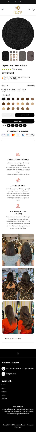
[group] (5, 56)
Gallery (4, 395)
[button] (2, 9)
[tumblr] (24, 125)
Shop (3, 388)
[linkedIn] (16, 125)
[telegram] (20, 125)
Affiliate (4, 399)
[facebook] (8, 125)
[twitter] (12, 125)
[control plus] (12, 115)
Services (4, 392)
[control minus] (4, 115)
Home (4, 385)
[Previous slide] (4, 56)
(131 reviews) (17, 69)
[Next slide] (32, 56)
